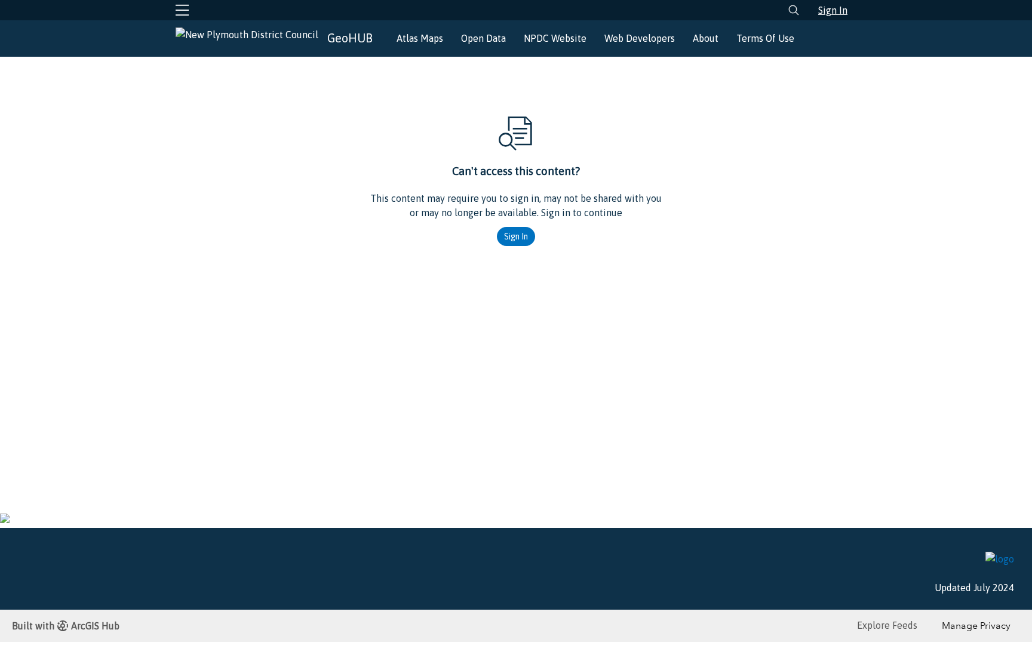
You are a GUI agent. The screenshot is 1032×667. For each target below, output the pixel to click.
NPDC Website (555, 38)
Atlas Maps (420, 38)
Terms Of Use (765, 38)
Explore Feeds (887, 625)
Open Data (483, 38)
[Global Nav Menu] (182, 10)
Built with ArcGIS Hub (65, 625)
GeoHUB (350, 38)
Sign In (832, 10)
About (705, 38)
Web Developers (639, 38)
